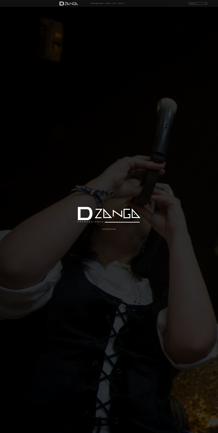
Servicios (108, 3)
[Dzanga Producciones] (69, 3)
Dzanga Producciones (96, 3)
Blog (114, 3)
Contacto (121, 3)
